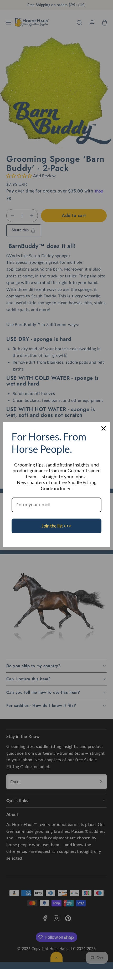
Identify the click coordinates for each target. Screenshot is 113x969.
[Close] (103, 428)
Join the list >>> (56, 526)
